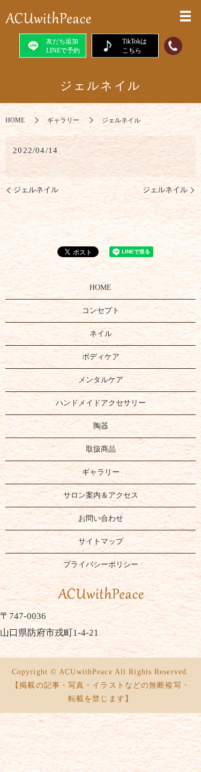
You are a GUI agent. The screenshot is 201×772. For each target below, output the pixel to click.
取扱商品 (101, 449)
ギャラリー (63, 120)
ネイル (101, 334)
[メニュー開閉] (185, 16)
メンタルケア (100, 380)
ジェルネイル (35, 190)
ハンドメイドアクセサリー (101, 403)
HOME (15, 120)
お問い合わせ (100, 518)
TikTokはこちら (134, 45)
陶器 (100, 426)
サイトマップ (100, 541)
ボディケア (101, 357)
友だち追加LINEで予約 (63, 45)
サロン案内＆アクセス (100, 495)
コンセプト (101, 311)
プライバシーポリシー (100, 564)
